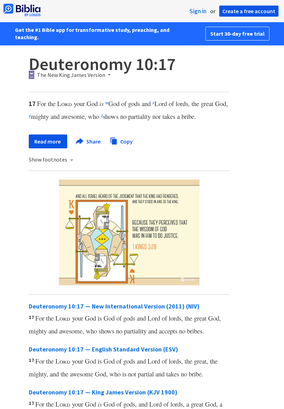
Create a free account (248, 11)
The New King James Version (71, 75)
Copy (126, 141)
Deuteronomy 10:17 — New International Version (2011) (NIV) (114, 306)
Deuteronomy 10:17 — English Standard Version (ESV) (103, 349)
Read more (48, 141)
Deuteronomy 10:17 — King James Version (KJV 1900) (103, 392)
